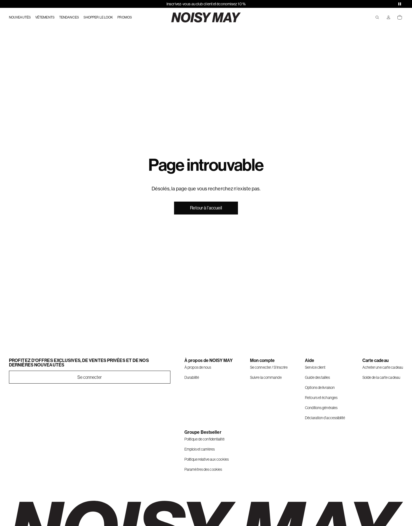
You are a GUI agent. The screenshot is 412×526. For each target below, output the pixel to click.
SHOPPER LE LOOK (98, 17)
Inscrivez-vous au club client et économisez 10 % (206, 4)
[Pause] (399, 4)
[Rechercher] (377, 17)
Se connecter (89, 377)
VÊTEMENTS (45, 17)
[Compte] (388, 17)
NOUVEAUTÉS (20, 17)
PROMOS (124, 17)
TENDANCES (69, 17)
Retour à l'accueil (206, 208)
